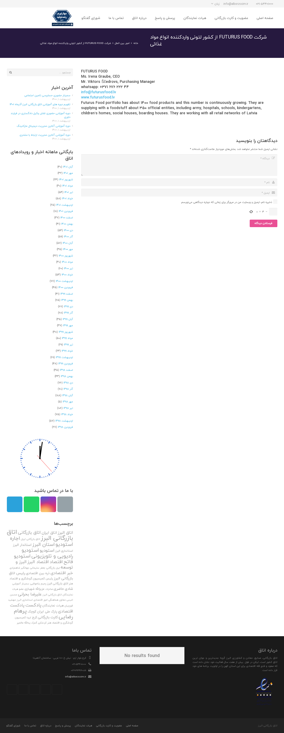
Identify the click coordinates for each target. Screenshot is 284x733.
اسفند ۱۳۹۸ (66, 370)
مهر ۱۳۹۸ (68, 401)
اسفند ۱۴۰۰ (66, 217)
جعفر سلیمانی (37, 568)
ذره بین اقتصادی (38, 573)
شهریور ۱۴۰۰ (66, 255)
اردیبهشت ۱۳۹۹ (64, 357)
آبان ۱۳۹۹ (68, 319)
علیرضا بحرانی (30, 594)
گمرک (34, 623)
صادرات (49, 589)
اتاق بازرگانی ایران (30, 539)
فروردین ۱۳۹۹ (65, 363)
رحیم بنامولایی (38, 583)
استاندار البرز (22, 545)
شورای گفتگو (13, 726)
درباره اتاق (45, 726)
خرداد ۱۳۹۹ (67, 350)
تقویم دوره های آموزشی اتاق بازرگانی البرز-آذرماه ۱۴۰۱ (40, 104)
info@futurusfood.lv (98, 92)
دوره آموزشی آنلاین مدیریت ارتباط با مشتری (45, 135)
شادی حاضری (63, 589)
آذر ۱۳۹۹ (68, 312)
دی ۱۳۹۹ (68, 306)
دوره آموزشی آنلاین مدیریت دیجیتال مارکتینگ (43, 126)
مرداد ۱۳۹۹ (67, 338)
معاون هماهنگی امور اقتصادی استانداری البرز (41, 600)
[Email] (65, 504)
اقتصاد (56, 562)
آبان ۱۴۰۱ (68, 166)
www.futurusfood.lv (98, 97)
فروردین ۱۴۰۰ (65, 287)
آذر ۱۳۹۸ (68, 389)
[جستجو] (20, 18)
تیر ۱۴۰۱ (68, 192)
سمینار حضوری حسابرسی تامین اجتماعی (47, 95)
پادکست (33, 605)
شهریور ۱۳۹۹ (66, 332)
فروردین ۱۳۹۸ (65, 427)
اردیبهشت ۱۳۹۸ (64, 420)
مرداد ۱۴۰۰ (67, 262)
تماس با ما (30, 726)
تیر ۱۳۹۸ (68, 408)
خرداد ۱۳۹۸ (67, 414)
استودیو (47, 550)
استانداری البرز (64, 550)
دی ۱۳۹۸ (68, 382)
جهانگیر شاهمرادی (19, 568)
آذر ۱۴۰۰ (68, 236)
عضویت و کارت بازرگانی (109, 726)
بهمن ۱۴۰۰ (67, 224)
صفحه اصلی (132, 726)
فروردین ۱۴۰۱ (66, 211)
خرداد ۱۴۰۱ (67, 198)
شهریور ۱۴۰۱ (66, 179)
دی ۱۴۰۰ (68, 230)
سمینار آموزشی (20, 583)
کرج (34, 617)
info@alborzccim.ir (75, 677)
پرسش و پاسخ (63, 726)
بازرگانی (50, 567)
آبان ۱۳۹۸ (67, 395)
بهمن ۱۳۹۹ (67, 300)
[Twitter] (46, 689)
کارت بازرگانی (48, 617)
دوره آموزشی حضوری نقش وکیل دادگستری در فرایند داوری (40, 115)
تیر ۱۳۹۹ (68, 344)
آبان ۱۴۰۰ (68, 243)
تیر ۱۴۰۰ (68, 268)
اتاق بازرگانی (29, 532)
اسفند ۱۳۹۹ (66, 293)
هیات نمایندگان (53, 605)
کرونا (29, 618)
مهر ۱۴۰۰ (68, 249)
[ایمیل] (10, 3)
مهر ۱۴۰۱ (68, 173)
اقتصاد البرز (38, 562)
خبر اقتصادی (62, 572)
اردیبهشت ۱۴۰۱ (64, 205)
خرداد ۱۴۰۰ (67, 274)
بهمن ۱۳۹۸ (67, 376)
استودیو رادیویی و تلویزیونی (47, 553)
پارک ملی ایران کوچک (42, 611)
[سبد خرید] (11, 17)
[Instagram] (33, 3)
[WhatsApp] (18, 3)
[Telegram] (25, 3)
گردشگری (42, 623)
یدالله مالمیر (23, 622)
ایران (58, 568)
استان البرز (43, 544)
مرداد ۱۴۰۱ (67, 185)
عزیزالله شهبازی (34, 588)
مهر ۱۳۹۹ (68, 325)
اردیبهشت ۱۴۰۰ (64, 281)
